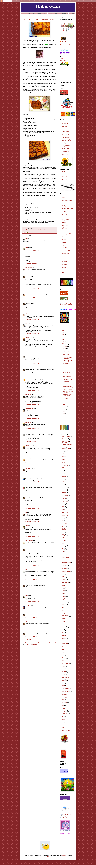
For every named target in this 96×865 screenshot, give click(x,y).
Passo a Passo (65, 643)
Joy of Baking (64, 237)
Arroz (63, 451)
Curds (63, 509)
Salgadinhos (64, 680)
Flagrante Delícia (65, 137)
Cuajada (63, 504)
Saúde (63, 683)
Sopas (63, 699)
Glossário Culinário (65, 557)
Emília (26, 247)
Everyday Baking (65, 225)
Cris (26, 485)
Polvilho (63, 655)
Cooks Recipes (65, 216)
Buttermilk (64, 468)
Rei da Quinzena (65, 669)
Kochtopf (63, 142)
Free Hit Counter (63, 60)
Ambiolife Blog (64, 173)
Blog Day (63, 462)
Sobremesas (25, 231)
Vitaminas (64, 728)
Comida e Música (65, 495)
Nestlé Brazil (64, 247)
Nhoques (63, 626)
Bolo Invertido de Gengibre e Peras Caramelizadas (39, 19)
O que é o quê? (57, 13)
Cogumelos (64, 492)
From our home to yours (67, 139)
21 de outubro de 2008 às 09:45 (32, 579)
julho (64, 407)
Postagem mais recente (28, 642)
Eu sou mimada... (66, 381)
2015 (63, 330)
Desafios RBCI (65, 512)
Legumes (63, 579)
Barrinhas (64, 457)
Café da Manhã (65, 471)
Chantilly (63, 484)
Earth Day (64, 526)
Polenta (63, 654)
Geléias (63, 556)
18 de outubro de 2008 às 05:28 (32, 250)
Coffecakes (64, 490)
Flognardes (64, 537)
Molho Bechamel (65, 612)
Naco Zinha (64, 143)
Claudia (27, 525)
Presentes (64, 658)
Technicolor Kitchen (66, 149)
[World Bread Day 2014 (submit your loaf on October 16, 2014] (66, 305)
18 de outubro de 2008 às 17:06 (32, 333)
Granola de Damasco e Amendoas (67, 398)
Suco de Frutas (65, 703)
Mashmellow (64, 601)
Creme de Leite (65, 501)
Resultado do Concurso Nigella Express (67, 395)
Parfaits (63, 640)
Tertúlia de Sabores (66, 151)
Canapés (63, 473)
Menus (63, 608)
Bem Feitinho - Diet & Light (67, 208)
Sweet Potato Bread (67, 384)
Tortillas (63, 714)
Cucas (63, 506)
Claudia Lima (28, 275)
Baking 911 (64, 202)
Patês (63, 646)
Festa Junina (64, 535)
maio (64, 411)
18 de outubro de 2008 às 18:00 (32, 351)
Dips (62, 521)
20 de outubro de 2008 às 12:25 (32, 521)
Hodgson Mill (64, 234)
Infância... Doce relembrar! (66, 355)
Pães (63, 633)
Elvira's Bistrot (64, 135)
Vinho (63, 727)
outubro (64, 348)
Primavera (64, 661)
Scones (63, 685)
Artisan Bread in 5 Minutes (67, 200)
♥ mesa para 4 (28, 267)
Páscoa (63, 641)
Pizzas (63, 652)
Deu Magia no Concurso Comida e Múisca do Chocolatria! (68, 401)
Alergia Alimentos (65, 441)
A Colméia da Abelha (66, 121)
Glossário (44, 13)
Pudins (63, 665)
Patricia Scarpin (28, 477)
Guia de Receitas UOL (66, 233)
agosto (64, 406)
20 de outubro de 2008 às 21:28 (32, 565)
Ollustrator (63, 855)
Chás (63, 485)
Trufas (63, 716)
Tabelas (50, 13)
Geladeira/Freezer (65, 552)
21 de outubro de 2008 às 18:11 (32, 601)
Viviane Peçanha (29, 377)
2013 (63, 334)
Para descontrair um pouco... (67, 377)
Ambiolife (63, 171)
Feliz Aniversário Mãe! (67, 379)
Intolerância (71, 13)
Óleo (63, 629)
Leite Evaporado (65, 587)
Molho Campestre (65, 615)
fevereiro (65, 416)
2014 (63, 332)
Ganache (63, 549)
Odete (26, 355)
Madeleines (64, 594)
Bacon (63, 456)
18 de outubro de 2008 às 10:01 (32, 288)
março (64, 415)
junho (64, 409)
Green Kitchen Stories (66, 140)
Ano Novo (64, 450)
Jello (62, 236)
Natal (63, 624)
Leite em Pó (64, 585)
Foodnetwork (64, 231)
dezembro (65, 344)
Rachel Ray (64, 256)
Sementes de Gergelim (66, 689)
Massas (63, 605)
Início (22, 13)
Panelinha (64, 251)
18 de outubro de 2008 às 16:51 (32, 319)
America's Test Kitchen (66, 199)
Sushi (26, 595)
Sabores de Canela (66, 148)
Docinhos (63, 524)
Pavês (63, 647)
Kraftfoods (64, 241)
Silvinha (27, 621)
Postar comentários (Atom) (31, 644)
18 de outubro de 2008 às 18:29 (32, 373)
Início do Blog (64, 568)
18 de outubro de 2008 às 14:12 (32, 309)
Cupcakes (64, 507)
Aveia (63, 453)
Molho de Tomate (65, 616)
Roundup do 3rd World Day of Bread (67, 361)
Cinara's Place (65, 129)
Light (63, 588)
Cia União (64, 211)
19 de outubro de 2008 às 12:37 (32, 428)
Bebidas (63, 459)
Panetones (64, 635)
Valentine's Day (65, 719)
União (63, 269)
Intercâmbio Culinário (66, 570)
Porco (63, 657)
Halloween (64, 563)
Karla (26, 238)
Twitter (63, 717)
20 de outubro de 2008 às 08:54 (32, 491)
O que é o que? (65, 627)
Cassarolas (64, 476)
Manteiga (44, 229)
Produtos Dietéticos (66, 663)
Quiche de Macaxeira (66, 145)
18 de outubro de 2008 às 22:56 (32, 390)
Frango (63, 540)
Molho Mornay (65, 618)
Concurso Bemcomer (66, 496)
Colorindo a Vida (65, 493)
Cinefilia (63, 174)
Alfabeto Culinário (65, 442)
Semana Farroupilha (66, 688)
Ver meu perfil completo (65, 44)
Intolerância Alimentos (66, 571)
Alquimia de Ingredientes (67, 444)
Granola (63, 560)
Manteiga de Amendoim (66, 599)
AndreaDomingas (29, 408)
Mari (26, 323)
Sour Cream (64, 702)
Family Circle (64, 228)
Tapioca (63, 708)
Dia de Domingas (65, 134)
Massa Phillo (64, 604)
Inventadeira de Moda (66, 573)
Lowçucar (64, 242)
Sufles (63, 705)
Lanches (38, 229)
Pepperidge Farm (65, 253)
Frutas (35, 229)
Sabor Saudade (65, 146)
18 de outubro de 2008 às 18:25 (32, 363)
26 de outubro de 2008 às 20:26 (32, 636)
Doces (33, 13)
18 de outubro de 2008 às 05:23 (32, 243)
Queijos (63, 666)
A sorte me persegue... (67, 363)
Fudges (63, 546)
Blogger (47, 856)
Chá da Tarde (64, 482)
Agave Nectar (64, 438)
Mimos (63, 610)
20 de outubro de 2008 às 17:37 (32, 544)
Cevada (63, 481)
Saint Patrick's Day (65, 677)
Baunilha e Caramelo (66, 123)
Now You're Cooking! (66, 250)
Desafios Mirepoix (65, 510)
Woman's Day (64, 273)
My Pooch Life (64, 179)
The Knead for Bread (66, 265)
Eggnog (63, 528)
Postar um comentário (28, 639)
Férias (63, 534)
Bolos (27, 229)
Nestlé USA (64, 248)
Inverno (63, 574)
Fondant (63, 538)
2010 (63, 339)
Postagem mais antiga (51, 642)
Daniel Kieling (64, 176)
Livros (63, 593)
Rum (63, 675)
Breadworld (64, 209)
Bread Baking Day (65, 465)
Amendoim (64, 447)
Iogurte (63, 576)
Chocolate (64, 489)
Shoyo (63, 693)
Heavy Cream (64, 565)
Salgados (39, 13)
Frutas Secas (64, 545)
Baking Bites (64, 203)
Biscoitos (63, 461)
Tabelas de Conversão (66, 707)
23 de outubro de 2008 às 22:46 (32, 617)
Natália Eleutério (29, 540)
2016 (63, 328)
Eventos (63, 531)
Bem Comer (64, 205)
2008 (63, 343)
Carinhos (63, 475)
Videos (63, 724)
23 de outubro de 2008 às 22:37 (32, 608)
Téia (26, 313)
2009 (63, 341)
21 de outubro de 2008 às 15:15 (32, 591)
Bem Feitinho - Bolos (66, 206)
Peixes (63, 649)
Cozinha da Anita (65, 131)
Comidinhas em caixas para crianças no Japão (68, 387)
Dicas (63, 518)
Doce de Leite (64, 523)
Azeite (63, 454)
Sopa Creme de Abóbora (68, 370)
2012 (63, 336)
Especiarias (31, 229)
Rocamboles (64, 672)
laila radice (27, 605)
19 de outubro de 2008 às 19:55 (32, 472)
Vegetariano (64, 721)
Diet (62, 520)
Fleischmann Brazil (65, 230)
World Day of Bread (66, 730)
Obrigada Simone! (66, 383)
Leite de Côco (64, 584)
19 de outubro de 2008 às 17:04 (32, 441)
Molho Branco (64, 613)
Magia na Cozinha (48, 6)
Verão (63, 722)
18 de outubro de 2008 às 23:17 (32, 404)
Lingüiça (63, 590)
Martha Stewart (65, 244)
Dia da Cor (64, 517)
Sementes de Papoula (66, 691)
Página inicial (40, 642)
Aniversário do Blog (66, 448)
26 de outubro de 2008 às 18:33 (32, 627)
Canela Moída (64, 126)
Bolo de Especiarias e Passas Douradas (67, 358)
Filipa (26, 569)
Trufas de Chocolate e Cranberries (67, 365)
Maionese (64, 596)
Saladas (63, 679)
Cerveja (63, 479)
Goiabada (64, 559)
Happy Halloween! (66, 349)
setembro (65, 404)
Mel (47, 229)
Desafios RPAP (65, 514)
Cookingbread (64, 214)
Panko (63, 637)
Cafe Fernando (65, 125)
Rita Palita (64, 671)
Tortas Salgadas (65, 713)
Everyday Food (65, 227)
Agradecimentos (65, 439)
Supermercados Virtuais (67, 264)
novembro (65, 346)
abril (64, 413)
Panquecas (64, 638)
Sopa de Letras (65, 697)
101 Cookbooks (65, 195)
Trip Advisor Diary (65, 180)
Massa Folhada (65, 602)
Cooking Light (64, 213)
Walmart (63, 270)
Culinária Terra (65, 217)
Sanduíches (64, 682)
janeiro (64, 418)
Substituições (65, 13)
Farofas (63, 532)
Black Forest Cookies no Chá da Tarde (68, 352)
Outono (63, 630)
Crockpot (63, 503)
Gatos (63, 551)
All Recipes (64, 197)
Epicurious (64, 223)
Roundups (64, 674)
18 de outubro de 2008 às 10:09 (32, 297)
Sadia (63, 259)
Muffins (63, 623)
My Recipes (64, 245)
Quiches (63, 668)
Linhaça (63, 591)
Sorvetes (63, 700)
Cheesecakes (64, 487)
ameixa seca (28, 292)
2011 (63, 337)
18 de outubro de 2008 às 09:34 (32, 271)
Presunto (63, 660)
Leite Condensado (65, 582)
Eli (26, 512)
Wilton (63, 272)
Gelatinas (64, 554)
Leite (41, 229)
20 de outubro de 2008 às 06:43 (32, 481)
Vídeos (63, 725)
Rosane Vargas (28, 458)
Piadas (63, 651)
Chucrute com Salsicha (66, 128)
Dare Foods (64, 222)
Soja (62, 696)
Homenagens (64, 566)
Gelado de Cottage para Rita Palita (68, 392)
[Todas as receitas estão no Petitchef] (64, 294)
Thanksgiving (64, 710)
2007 (63, 420)
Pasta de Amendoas (66, 644)
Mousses (63, 621)
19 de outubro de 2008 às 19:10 (32, 464)
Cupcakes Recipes (65, 219)
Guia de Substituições (66, 562)
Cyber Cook (64, 220)
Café (63, 470)
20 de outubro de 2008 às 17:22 (32, 536)
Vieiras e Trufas (65, 154)
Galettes (63, 548)
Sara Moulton (64, 261)
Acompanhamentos (66, 436)
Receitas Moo (64, 258)
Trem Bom (64, 153)
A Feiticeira (28, 13)
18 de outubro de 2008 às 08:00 (32, 263)
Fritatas (63, 542)
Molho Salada (64, 619)
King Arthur (64, 239)
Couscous (64, 498)
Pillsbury (63, 255)
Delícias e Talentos (65, 132)
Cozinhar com (64, 500)
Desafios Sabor (65, 515)
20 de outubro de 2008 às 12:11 (32, 508)
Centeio (63, 478)
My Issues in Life (65, 177)
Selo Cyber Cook (65, 686)
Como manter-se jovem (67, 389)
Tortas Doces (64, 711)
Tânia (26, 432)
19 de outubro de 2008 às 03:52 (32, 418)
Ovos (50, 229)
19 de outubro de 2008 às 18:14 (32, 453)
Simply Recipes (65, 262)
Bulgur (63, 467)
